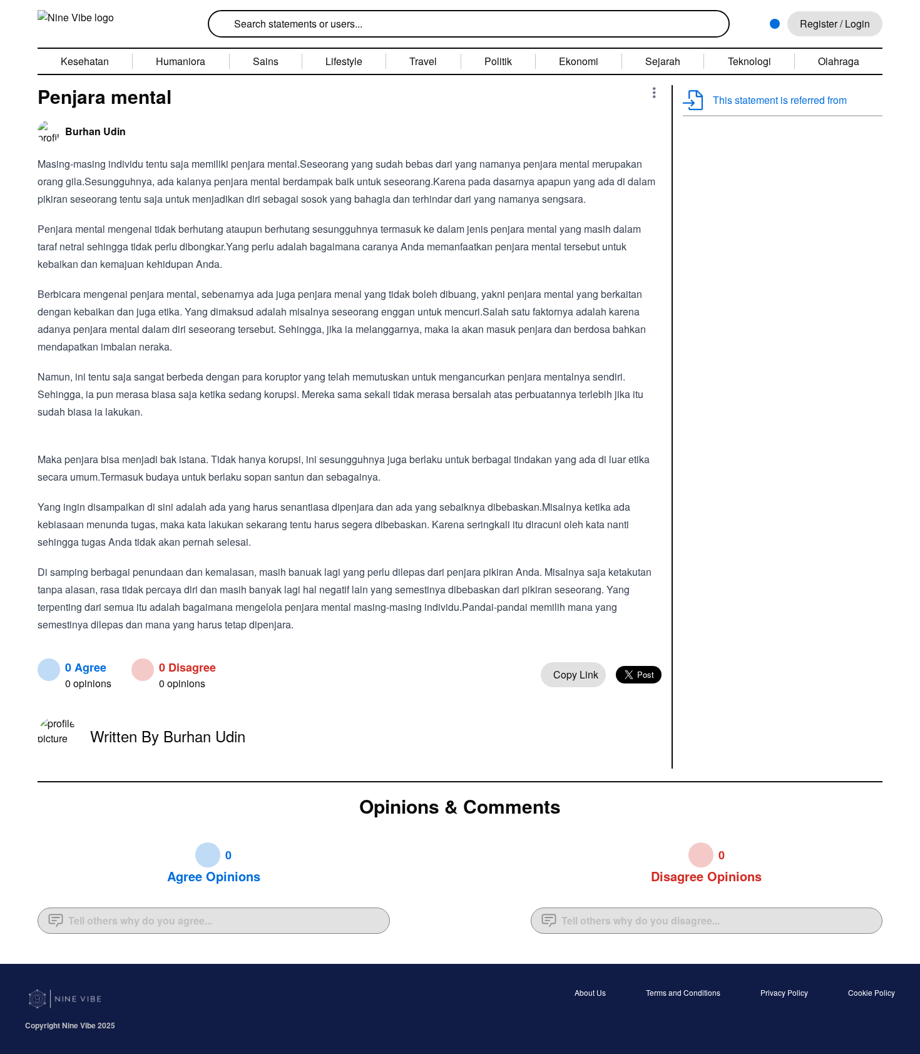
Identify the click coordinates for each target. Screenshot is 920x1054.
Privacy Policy (784, 993)
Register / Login (835, 23)
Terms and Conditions (683, 993)
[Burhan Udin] (49, 131)
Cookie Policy (871, 993)
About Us (590, 993)
